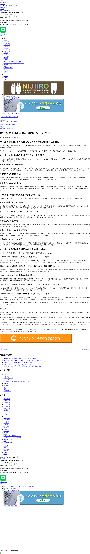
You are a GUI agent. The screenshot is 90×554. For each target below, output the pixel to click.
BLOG (5, 78)
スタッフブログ (8, 378)
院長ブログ (7, 391)
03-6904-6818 (4, 7)
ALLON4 (7, 48)
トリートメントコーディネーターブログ (16, 381)
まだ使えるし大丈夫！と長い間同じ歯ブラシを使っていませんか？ (25, 366)
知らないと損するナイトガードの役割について (18, 362)
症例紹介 (6, 385)
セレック (6, 380)
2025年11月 (7, 408)
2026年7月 (7, 399)
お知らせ (6, 376)
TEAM (6, 55)
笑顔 (5, 389)
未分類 (6, 383)
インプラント (15, 137)
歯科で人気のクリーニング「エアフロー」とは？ (19, 364)
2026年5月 (7, 400)
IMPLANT (7, 45)
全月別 (6, 410)
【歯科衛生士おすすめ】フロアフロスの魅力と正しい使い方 (22, 360)
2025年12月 (7, 406)
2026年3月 (7, 404)
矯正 (5, 387)
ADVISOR (7, 52)
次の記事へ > (86, 349)
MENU (6, 58)
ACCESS (6, 75)
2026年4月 (7, 402)
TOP (5, 39)
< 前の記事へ (4, 349)
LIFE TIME (7, 42)
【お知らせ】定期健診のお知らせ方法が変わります (20, 358)
